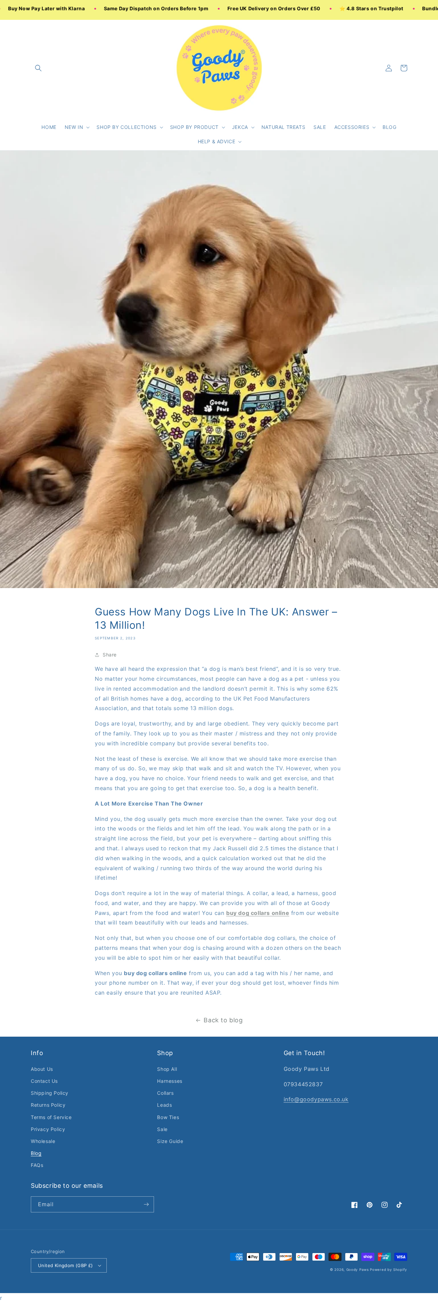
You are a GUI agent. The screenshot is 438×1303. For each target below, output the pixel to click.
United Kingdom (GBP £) (65, 1265)
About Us (42, 1069)
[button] (77, 127)
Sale (162, 1129)
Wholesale (43, 1141)
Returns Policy (48, 1105)
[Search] (38, 68)
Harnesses (169, 1081)
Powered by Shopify (388, 1269)
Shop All (167, 1069)
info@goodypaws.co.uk (316, 1099)
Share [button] (110, 654)
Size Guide (170, 1141)
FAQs (37, 1165)
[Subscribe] (146, 1204)
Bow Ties (168, 1117)
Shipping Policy (49, 1093)
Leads (164, 1105)
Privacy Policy (48, 1129)
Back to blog (223, 1020)
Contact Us (44, 1081)
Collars (165, 1093)
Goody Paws (357, 1269)
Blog (36, 1153)
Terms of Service (51, 1117)
